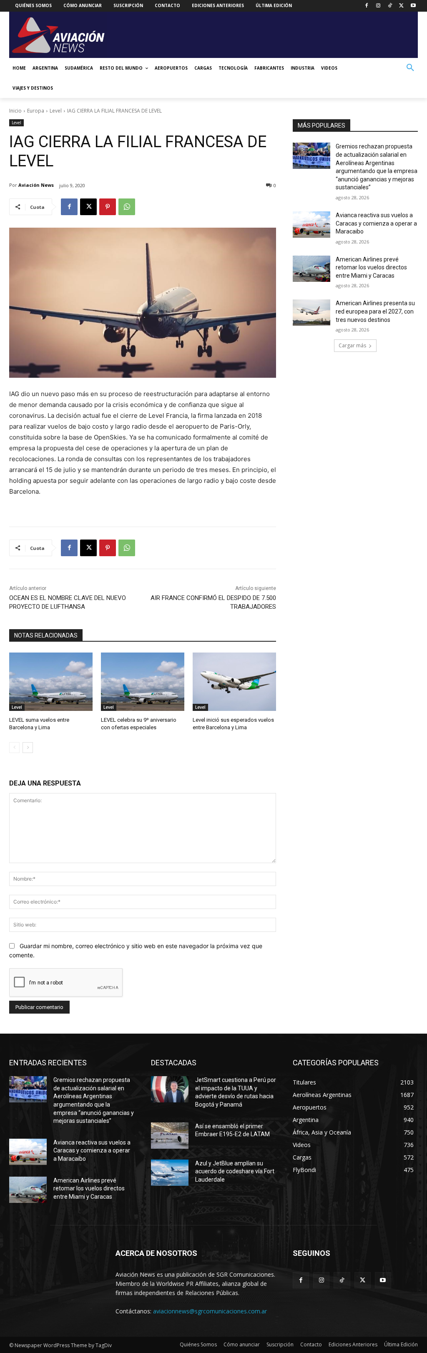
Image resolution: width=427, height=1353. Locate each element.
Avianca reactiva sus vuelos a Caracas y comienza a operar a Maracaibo (376, 223)
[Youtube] (413, 6)
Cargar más (352, 345)
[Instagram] (378, 6)
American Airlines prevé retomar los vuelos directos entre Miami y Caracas (371, 267)
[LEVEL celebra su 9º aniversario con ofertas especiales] (142, 682)
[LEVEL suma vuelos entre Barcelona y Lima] (51, 682)
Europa (35, 110)
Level (56, 110)
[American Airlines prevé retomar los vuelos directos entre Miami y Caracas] (311, 269)
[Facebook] (367, 6)
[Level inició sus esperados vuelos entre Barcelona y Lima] (234, 682)
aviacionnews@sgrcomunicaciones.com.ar (210, 1311)
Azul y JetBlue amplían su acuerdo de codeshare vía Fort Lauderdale (234, 1171)
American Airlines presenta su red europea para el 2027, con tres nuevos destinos (375, 311)
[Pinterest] (107, 206)
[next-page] (28, 747)
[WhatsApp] (126, 206)
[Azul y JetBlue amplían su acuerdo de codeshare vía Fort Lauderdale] (169, 1173)
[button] (410, 68)
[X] (401, 6)
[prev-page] (14, 747)
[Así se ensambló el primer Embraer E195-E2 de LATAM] (169, 1135)
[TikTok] (390, 6)
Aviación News (36, 185)
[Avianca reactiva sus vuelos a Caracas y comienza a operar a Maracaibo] (311, 224)
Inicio (15, 110)
